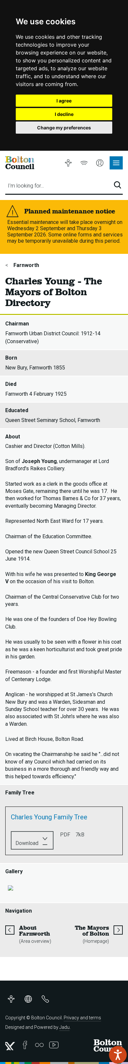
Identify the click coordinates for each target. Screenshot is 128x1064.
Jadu (64, 1027)
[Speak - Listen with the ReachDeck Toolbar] (118, 1055)
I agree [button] (64, 100)
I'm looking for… (26, 186)
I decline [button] (64, 114)
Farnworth (25, 265)
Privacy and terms (82, 1017)
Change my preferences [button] (64, 127)
